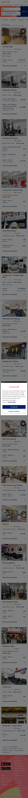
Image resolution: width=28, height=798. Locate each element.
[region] (14, 399)
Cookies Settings (14, 411)
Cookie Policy (12, 402)
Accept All (14, 407)
